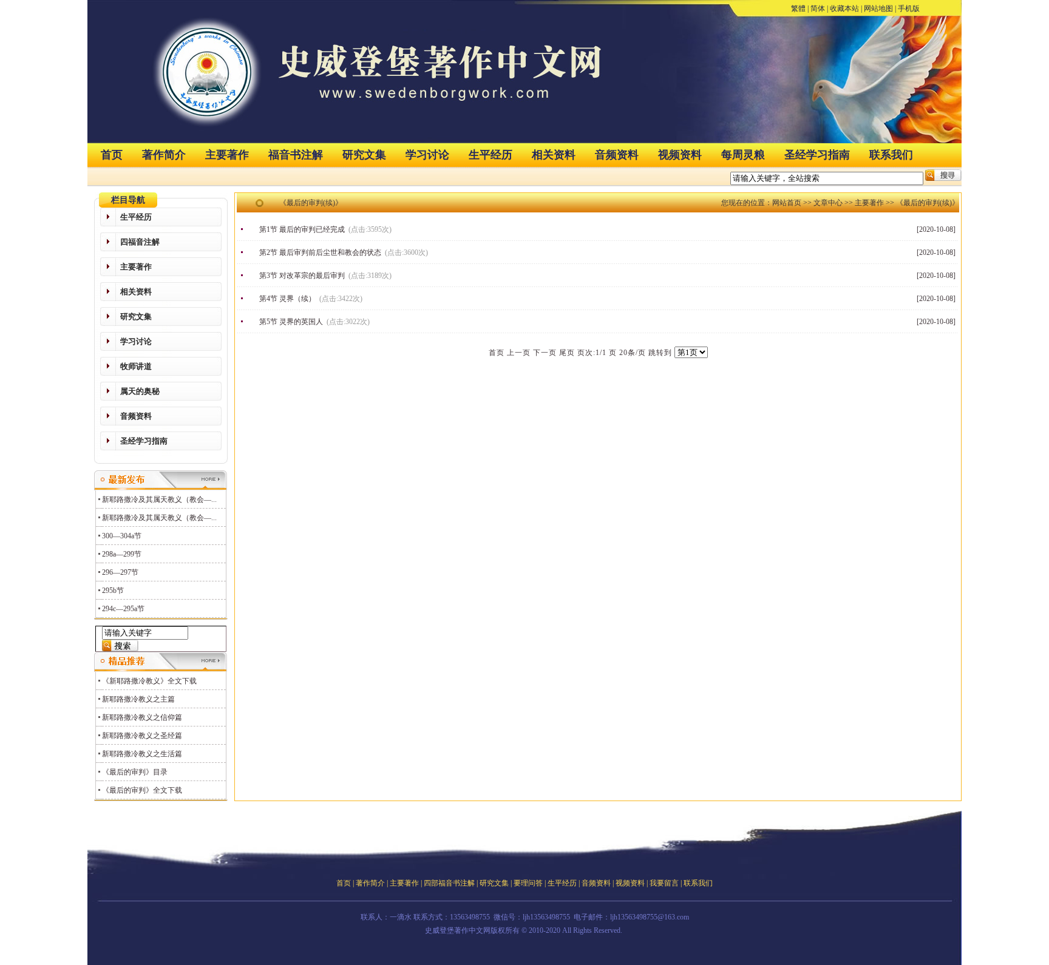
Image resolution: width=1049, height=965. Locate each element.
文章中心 (828, 202)
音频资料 (617, 155)
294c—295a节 (123, 608)
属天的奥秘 (140, 391)
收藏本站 (844, 8)
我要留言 (664, 883)
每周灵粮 (743, 155)
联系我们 (891, 155)
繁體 (798, 8)
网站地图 (878, 8)
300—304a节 (121, 536)
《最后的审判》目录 (135, 772)
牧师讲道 (136, 366)
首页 (112, 155)
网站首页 (786, 202)
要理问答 (528, 883)
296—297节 (120, 572)
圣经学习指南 (817, 155)
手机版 (909, 8)
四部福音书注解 (449, 883)
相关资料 (553, 155)
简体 (817, 8)
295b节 (113, 590)
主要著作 (227, 155)
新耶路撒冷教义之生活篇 (142, 754)
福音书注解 (295, 155)
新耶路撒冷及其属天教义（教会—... (159, 499)
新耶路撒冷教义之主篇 (138, 699)
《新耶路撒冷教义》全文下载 (149, 681)
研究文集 (364, 155)
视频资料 (680, 155)
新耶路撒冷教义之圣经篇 (142, 735)
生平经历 (490, 155)
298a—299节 (121, 554)
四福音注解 (140, 241)
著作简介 (164, 155)
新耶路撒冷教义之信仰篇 (142, 717)
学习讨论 (427, 155)
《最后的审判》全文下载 (142, 790)
